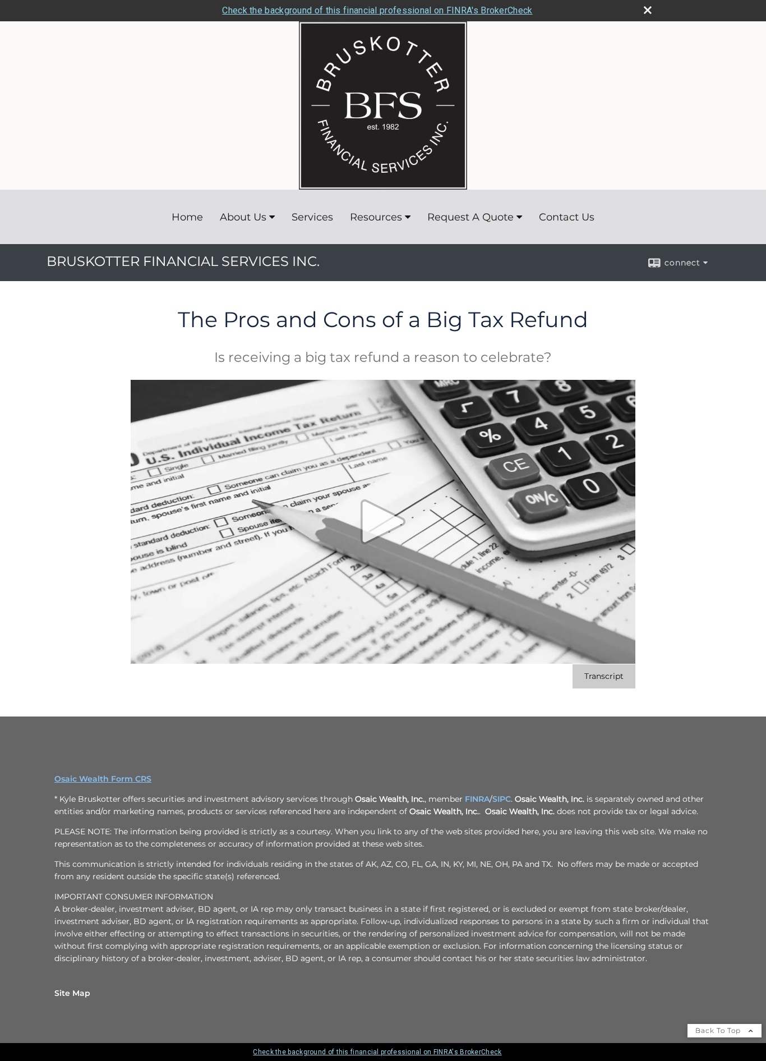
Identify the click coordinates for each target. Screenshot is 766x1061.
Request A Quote (470, 217)
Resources (376, 217)
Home (187, 217)
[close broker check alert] (647, 10)
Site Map (72, 993)
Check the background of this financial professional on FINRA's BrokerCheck (377, 10)
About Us (243, 217)
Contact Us (566, 217)
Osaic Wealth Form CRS (102, 779)
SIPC (501, 799)
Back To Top (719, 1030)
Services (312, 217)
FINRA (477, 799)
